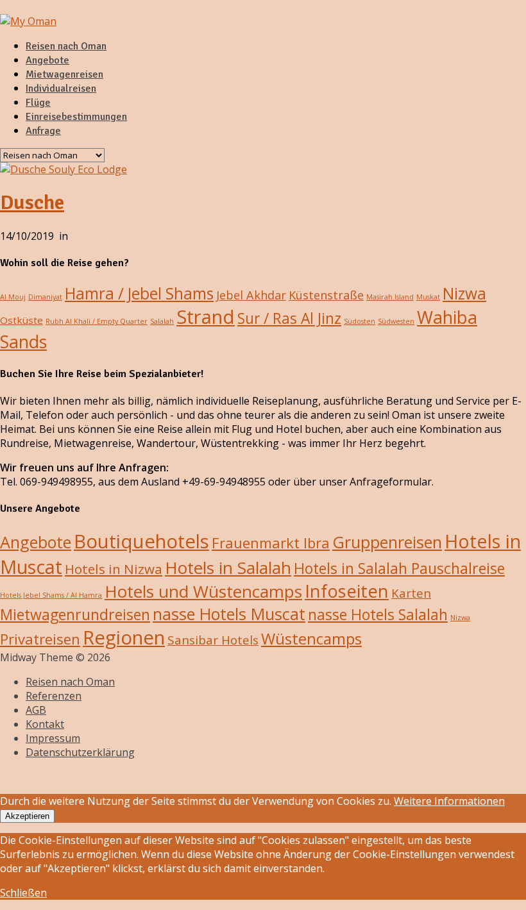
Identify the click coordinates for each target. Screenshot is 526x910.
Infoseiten (347, 591)
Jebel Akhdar (251, 295)
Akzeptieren (27, 816)
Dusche (32, 202)
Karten (411, 593)
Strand (205, 317)
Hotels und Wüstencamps (203, 591)
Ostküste (21, 320)
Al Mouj (13, 296)
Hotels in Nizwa (113, 569)
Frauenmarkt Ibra (271, 542)
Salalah (162, 321)
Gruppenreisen (387, 542)
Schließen (23, 893)
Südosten (359, 321)
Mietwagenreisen (64, 74)
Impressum (53, 738)
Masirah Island (390, 296)
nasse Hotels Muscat (229, 614)
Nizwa (464, 293)
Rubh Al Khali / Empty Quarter (97, 321)
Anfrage (43, 130)
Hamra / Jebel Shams (139, 293)
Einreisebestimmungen (76, 116)
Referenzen (53, 696)
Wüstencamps (311, 638)
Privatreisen (40, 638)
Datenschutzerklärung (80, 752)
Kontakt (45, 724)
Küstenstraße (326, 295)
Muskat (428, 296)
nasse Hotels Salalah (378, 614)
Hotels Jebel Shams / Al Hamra (51, 595)
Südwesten (396, 321)
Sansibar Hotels (213, 640)
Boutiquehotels (141, 541)
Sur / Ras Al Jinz (289, 318)
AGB (36, 710)
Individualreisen (61, 88)
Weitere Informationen (449, 801)
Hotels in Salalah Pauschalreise (399, 568)
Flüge (38, 102)
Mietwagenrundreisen (75, 614)
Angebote (47, 60)
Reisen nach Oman (66, 46)
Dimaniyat (45, 296)
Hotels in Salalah (228, 567)
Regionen (124, 637)
